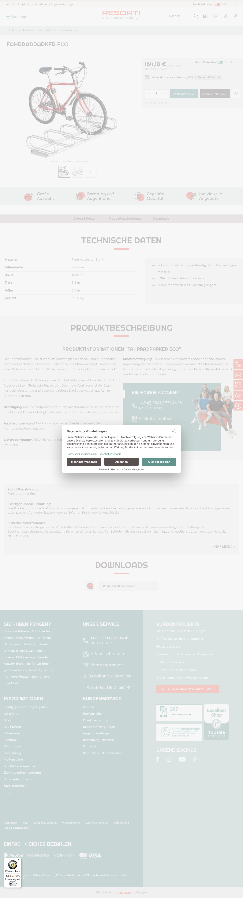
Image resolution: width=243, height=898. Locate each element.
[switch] (13, 883)
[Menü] (19, 860)
